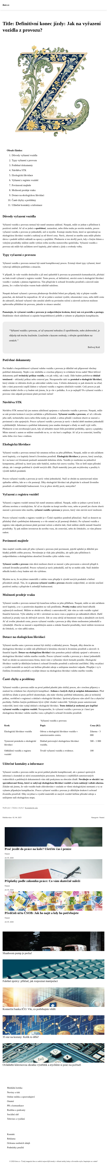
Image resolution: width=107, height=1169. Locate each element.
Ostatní (101, 817)
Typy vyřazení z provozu (24, 160)
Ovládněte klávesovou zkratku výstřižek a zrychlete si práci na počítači (42, 1064)
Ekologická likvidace (22, 175)
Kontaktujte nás (31, 808)
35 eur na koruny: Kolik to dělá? (21, 1036)
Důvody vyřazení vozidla (24, 155)
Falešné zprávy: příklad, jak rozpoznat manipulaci (30, 981)
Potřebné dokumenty (22, 165)
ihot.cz (6, 5)
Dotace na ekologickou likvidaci (28, 195)
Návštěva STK (19, 170)
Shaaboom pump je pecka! (17, 953)
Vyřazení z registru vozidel (25, 180)
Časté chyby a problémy (24, 200)
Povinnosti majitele (21, 185)
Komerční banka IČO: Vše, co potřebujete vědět (29, 1009)
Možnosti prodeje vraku (24, 190)
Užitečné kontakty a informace (27, 205)
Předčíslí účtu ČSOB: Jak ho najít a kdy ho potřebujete (42, 913)
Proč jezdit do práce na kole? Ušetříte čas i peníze (38, 849)
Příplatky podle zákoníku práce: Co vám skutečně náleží (42, 881)
